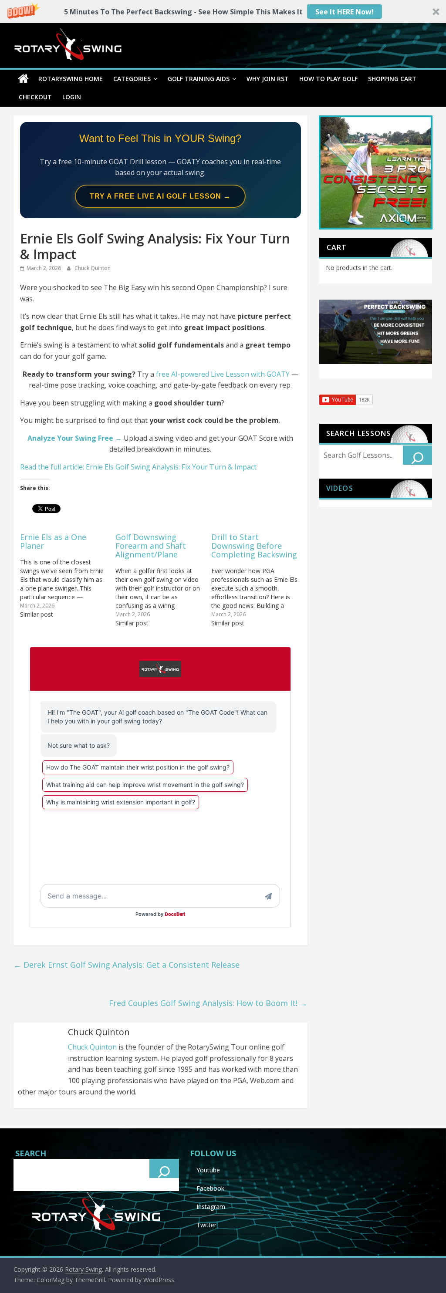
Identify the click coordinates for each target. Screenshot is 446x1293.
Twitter (206, 1225)
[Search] (417, 455)
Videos (339, 488)
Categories (132, 78)
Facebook (210, 1188)
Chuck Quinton (92, 268)
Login (71, 97)
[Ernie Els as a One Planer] (68, 575)
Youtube (208, 1170)
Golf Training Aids (199, 78)
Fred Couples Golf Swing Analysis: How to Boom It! (208, 1003)
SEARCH (30, 1153)
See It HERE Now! (344, 12)
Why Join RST (268, 78)
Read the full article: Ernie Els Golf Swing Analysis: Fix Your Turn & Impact (138, 467)
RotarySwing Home (70, 78)
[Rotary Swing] (23, 79)
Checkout (35, 97)
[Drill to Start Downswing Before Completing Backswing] (259, 579)
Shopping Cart (392, 78)
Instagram (210, 1206)
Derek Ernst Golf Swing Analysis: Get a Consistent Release (127, 964)
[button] (223, 11)
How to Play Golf (328, 78)
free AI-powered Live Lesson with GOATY (223, 374)
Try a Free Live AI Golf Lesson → (160, 196)
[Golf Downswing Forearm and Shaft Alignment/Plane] (163, 579)
